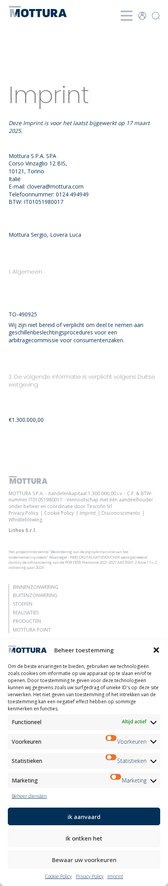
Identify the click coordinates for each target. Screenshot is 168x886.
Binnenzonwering (35, 587)
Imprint (115, 876)
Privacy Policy (90, 876)
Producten (27, 621)
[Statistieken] (111, 761)
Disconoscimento (121, 513)
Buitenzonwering (35, 595)
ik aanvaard (84, 817)
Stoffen (22, 604)
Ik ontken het (84, 838)
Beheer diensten (29, 796)
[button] (156, 650)
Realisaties (26, 612)
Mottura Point (32, 629)
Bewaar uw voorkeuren (84, 860)
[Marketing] (116, 780)
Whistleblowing (25, 519)
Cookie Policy (58, 876)
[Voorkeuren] (111, 742)
